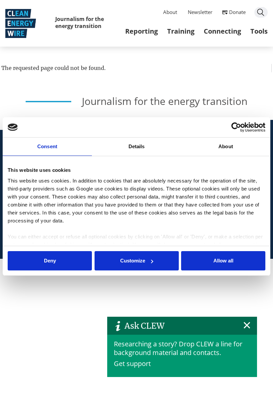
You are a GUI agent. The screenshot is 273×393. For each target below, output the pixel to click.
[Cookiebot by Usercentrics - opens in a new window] (236, 127)
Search (261, 12)
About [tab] (225, 146)
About (170, 12)
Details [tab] (137, 146)
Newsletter (200, 12)
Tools (259, 31)
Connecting (222, 31)
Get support (132, 363)
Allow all (223, 260)
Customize (132, 260)
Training (180, 31)
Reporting (141, 31)
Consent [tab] (47, 146)
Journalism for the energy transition (79, 22)
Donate (237, 12)
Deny (50, 260)
